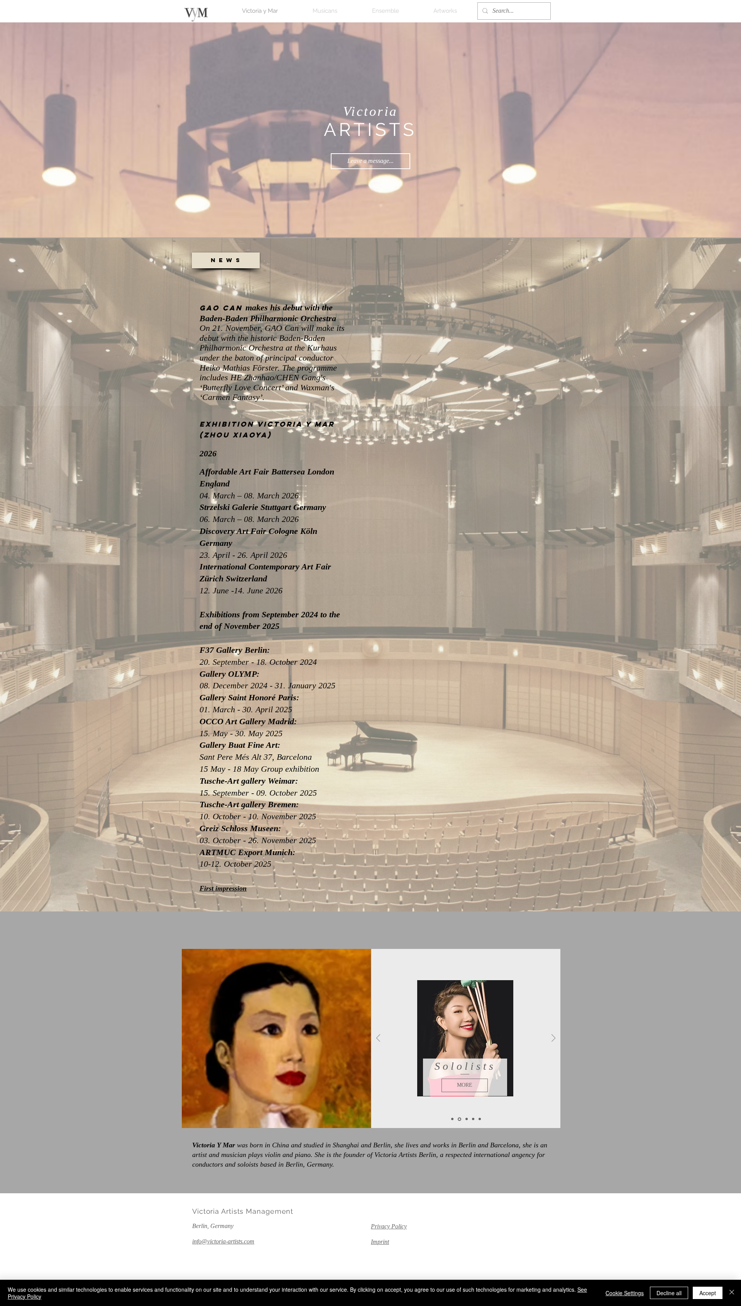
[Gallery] (480, 1119)
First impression (223, 888)
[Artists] (472, 1119)
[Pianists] (465, 1119)
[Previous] (378, 1038)
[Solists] (459, 1119)
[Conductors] (452, 1119)
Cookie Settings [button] (625, 1293)
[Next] (553, 1038)
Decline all (669, 1293)
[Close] (731, 1293)
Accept (707, 1293)
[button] (226, 260)
